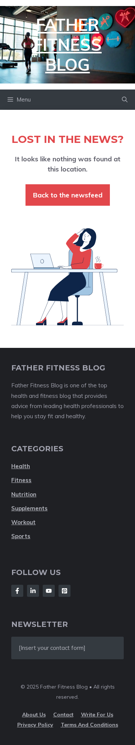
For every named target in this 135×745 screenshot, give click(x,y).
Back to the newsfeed (67, 195)
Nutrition (23, 494)
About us (34, 714)
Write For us (97, 714)
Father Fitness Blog (67, 44)
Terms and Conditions (89, 724)
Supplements (29, 508)
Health (20, 466)
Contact (63, 714)
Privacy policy (35, 724)
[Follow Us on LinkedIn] (33, 591)
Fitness (21, 480)
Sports (20, 536)
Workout (23, 522)
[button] (124, 100)
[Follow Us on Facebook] (17, 591)
